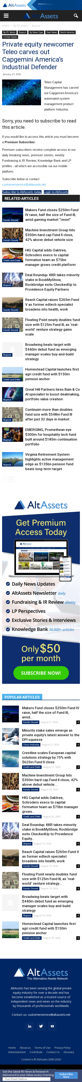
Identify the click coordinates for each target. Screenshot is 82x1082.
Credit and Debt (11, 260)
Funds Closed (10, 220)
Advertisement (17, 1052)
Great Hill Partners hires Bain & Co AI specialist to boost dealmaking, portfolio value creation (52, 394)
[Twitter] (41, 1026)
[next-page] (11, 479)
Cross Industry (31, 744)
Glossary (68, 1052)
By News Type (36, 32)
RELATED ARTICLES (22, 198)
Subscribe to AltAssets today (22, 192)
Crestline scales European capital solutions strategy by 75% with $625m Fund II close (49, 757)
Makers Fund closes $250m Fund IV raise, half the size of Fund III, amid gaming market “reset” (51, 215)
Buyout (36, 25)
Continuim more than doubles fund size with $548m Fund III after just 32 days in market (49, 414)
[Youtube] (52, 1026)
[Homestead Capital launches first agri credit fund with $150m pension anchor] (12, 374)
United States (10, 36)
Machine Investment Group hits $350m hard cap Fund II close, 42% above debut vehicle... (50, 780)
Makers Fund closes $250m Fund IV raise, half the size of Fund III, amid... (50, 712)
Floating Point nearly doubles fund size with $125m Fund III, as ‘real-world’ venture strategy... (49, 879)
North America (67, 32)
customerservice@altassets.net (24, 184)
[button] (6, 15)
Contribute (36, 1052)
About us (25, 1047)
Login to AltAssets (56, 192)
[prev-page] (4, 479)
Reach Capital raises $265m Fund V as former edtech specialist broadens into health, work (52, 304)
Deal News (51, 32)
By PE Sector (20, 25)
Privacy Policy (62, 1047)
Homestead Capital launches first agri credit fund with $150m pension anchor (52, 374)
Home (5, 25)
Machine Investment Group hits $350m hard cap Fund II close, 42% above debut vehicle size (50, 235)
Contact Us (53, 1052)
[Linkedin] (29, 1026)
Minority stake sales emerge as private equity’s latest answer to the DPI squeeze (50, 735)
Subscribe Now (66, 1075)
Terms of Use (42, 1047)
